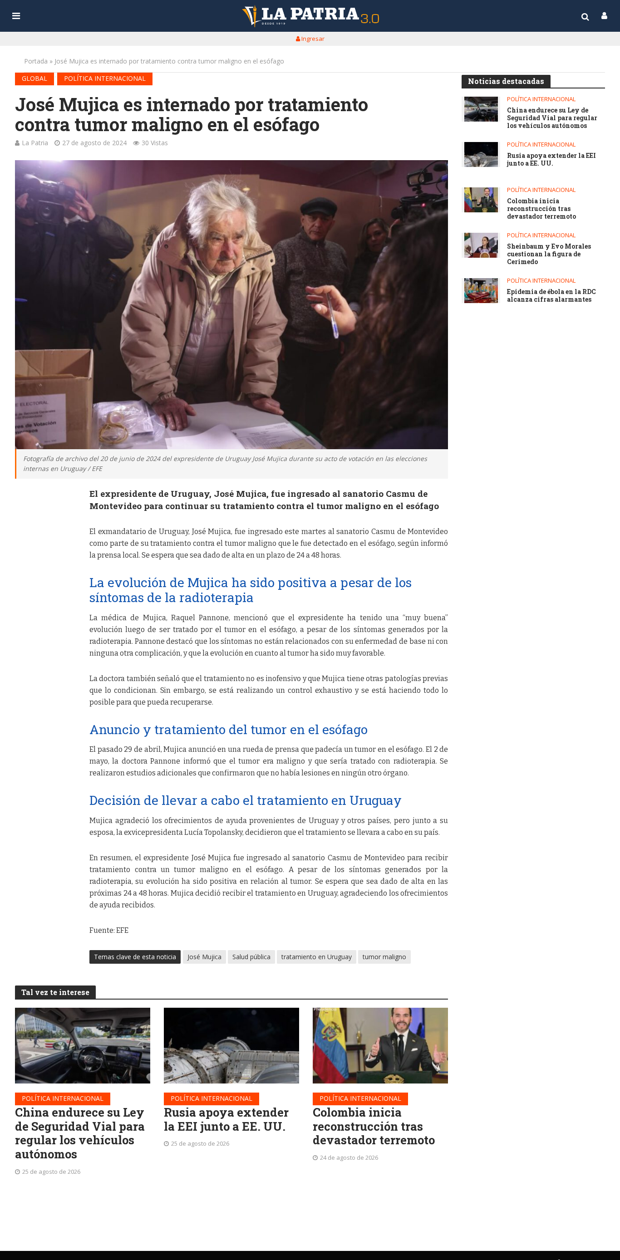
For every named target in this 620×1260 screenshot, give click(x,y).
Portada (36, 61)
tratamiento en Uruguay (316, 956)
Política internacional (105, 78)
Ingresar (312, 38)
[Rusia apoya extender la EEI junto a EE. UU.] (231, 1046)
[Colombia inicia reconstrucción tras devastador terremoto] (380, 1046)
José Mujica (204, 956)
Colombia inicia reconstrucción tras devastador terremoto (374, 1126)
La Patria (35, 142)
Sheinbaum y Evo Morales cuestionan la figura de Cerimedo (549, 254)
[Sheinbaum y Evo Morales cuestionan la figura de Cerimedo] (481, 245)
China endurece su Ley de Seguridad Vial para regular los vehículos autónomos (80, 1133)
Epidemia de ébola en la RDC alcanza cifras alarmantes (551, 296)
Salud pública (251, 956)
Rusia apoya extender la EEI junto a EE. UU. (226, 1119)
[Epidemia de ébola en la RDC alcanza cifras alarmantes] (481, 290)
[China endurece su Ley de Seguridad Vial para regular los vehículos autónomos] (82, 1046)
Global (34, 78)
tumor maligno (384, 956)
